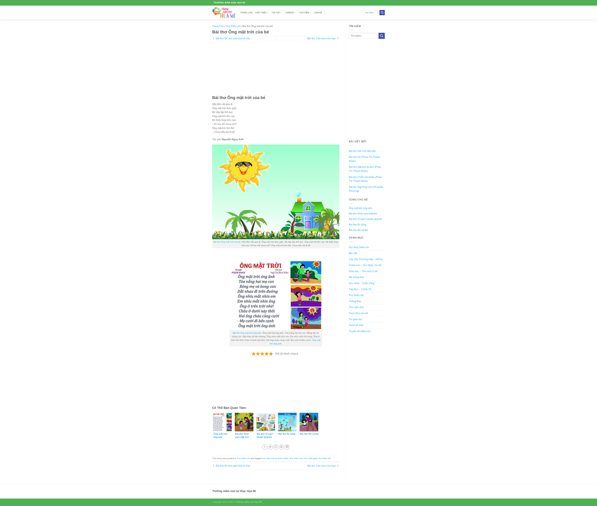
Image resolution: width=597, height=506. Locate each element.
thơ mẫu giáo (310, 458)
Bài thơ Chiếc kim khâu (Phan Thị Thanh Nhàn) (365, 179)
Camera (289, 12)
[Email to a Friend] (275, 447)
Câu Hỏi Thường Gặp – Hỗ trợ (366, 259)
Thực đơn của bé (358, 313)
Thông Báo (355, 301)
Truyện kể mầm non (360, 331)
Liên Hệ (318, 12)
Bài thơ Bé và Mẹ (358, 230)
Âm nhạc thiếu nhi (359, 247)
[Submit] (382, 12)
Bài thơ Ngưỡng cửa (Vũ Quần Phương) (366, 189)
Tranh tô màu (356, 325)
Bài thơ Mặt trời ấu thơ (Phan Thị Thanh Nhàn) (365, 169)
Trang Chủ (246, 12)
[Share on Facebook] (264, 447)
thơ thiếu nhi (325, 458)
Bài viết (353, 253)
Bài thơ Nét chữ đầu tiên (362, 151)
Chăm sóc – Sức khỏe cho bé (365, 265)
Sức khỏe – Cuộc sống (361, 283)
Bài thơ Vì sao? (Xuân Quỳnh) (365, 219)
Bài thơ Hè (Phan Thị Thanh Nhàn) (364, 159)
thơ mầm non (296, 458)
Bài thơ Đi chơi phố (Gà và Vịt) (232, 38)
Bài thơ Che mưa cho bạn (321, 38)
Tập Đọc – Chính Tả (360, 289)
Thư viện (304, 12)
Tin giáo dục (355, 319)
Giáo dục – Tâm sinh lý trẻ (363, 271)
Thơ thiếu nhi (233, 26)
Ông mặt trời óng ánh (360, 208)
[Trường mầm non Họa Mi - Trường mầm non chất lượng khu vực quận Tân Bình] (223, 12)
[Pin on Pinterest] (281, 447)
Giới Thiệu (261, 12)
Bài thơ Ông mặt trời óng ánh (247, 333)
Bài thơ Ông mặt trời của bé (227, 242)
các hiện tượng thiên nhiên (275, 458)
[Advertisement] (275, 70)
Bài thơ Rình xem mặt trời (363, 213)
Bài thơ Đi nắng (357, 224)
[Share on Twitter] (270, 447)
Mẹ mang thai (356, 277)
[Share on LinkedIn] (287, 447)
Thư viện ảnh (356, 307)
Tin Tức (276, 12)
